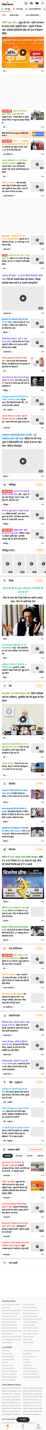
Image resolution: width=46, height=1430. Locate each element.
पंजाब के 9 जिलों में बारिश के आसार (32, 1391)
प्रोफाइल (38, 1428)
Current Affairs (7, 1342)
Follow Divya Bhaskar (30, 1371)
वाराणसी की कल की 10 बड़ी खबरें (11, 1394)
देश (4, 71)
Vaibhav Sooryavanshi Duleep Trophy (33, 1319)
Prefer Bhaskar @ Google (31, 1377)
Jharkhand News (8, 1356)
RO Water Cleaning (29, 1313)
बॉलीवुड (5, 390)
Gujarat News (27, 1365)
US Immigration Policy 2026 (11, 1339)
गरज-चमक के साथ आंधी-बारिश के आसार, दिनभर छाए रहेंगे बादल (12, 1400)
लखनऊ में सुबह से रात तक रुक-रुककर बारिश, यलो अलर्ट (12, 1397)
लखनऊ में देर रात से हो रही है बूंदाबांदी (33, 1388)
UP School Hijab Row (30, 1322)
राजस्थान (30, 1156)
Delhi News (6, 1351)
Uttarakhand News (8, 1368)
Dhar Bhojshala (7, 1334)
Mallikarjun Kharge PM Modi (11, 1337)
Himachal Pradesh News (31, 1351)
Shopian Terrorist (29, 1325)
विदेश (5, 639)
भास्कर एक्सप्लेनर (8, 196)
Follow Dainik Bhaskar (9, 1371)
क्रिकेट (5, 332)
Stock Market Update (30, 1334)
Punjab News (27, 1354)
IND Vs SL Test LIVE (30, 1307)
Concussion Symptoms (31, 1310)
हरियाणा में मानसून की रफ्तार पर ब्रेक (32, 1408)
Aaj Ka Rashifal (28, 1342)
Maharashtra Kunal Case (10, 1313)
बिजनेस (5, 902)
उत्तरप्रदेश (6, 428)
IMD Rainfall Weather (9, 1322)
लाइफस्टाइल (7, 313)
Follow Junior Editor (8, 1380)
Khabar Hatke (28, 1339)
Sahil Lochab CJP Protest (11, 1304)
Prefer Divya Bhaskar (30, 1374)
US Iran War (6, 1307)
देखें (23, 1428)
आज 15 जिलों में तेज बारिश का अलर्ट (32, 1397)
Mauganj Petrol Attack (9, 1328)
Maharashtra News (29, 1356)
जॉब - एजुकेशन (8, 410)
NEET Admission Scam (31, 1328)
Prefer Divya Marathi (9, 1374)
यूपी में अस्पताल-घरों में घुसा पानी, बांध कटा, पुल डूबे (33, 1414)
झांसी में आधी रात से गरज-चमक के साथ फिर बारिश (33, 1403)
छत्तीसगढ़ (40, 1156)
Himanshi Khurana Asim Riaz (12, 1331)
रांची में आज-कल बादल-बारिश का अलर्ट (12, 1411)
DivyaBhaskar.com (29, 1423)
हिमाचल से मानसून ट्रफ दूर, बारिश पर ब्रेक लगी (33, 1394)
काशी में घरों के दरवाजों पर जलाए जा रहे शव (12, 1406)
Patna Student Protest (9, 1325)
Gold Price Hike (28, 1304)
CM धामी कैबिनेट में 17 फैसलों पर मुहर (12, 1414)
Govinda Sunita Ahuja (9, 1316)
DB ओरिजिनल (7, 154)
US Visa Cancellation (30, 1316)
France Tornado (28, 1337)
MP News (26, 1359)
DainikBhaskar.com (8, 1423)
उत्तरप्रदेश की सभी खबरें (35, 1149)
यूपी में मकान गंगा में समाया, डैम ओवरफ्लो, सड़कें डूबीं (12, 1388)
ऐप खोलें (23, 1420)
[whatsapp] (38, 71)
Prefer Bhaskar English (9, 1377)
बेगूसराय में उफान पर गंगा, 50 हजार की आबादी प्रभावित (33, 1406)
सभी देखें (39, 550)
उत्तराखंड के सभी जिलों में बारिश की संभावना (33, 1411)
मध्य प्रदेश (19, 1156)
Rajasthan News (7, 1365)
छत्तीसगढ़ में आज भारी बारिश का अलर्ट (12, 1391)
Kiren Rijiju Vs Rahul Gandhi (11, 1319)
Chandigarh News (8, 1359)
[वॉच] (37, 3)
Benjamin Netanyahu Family (11, 1310)
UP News (5, 1362)
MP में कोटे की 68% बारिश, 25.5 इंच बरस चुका (33, 1400)
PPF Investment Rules (30, 1331)
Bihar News (27, 1362)
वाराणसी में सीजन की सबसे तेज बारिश (11, 1408)
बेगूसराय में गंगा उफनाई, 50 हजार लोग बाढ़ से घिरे (12, 1403)
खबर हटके (6, 249)
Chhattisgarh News (29, 1368)
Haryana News (7, 1354)
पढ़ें (7, 1428)
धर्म (4, 371)
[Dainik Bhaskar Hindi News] (8, 4)
